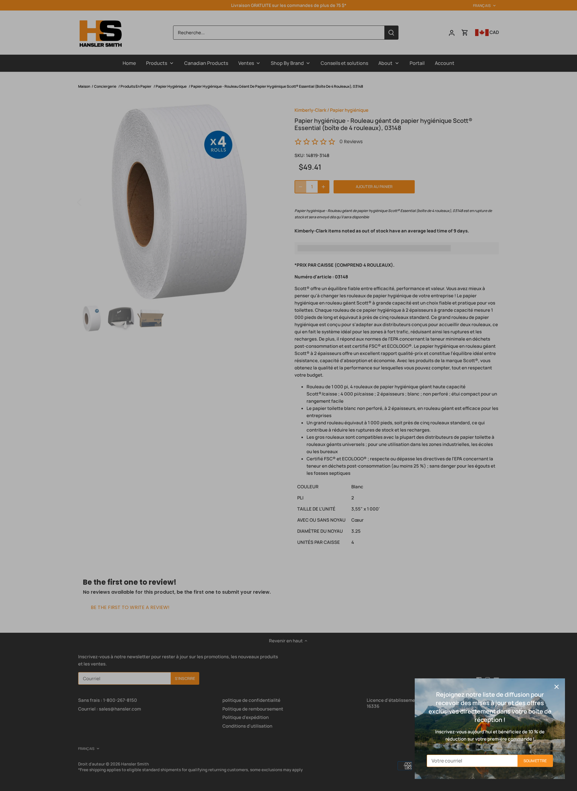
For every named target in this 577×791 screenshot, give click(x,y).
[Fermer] (556, 686)
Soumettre (535, 760)
